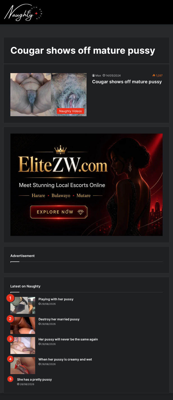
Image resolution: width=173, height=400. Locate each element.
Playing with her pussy (56, 299)
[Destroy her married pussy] (22, 325)
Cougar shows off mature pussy (127, 81)
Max (98, 75)
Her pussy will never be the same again (68, 339)
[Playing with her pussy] (22, 305)
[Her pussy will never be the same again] (22, 345)
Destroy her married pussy (59, 319)
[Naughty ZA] (24, 12)
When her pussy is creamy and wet (65, 359)
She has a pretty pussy (34, 379)
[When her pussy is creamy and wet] (22, 365)
